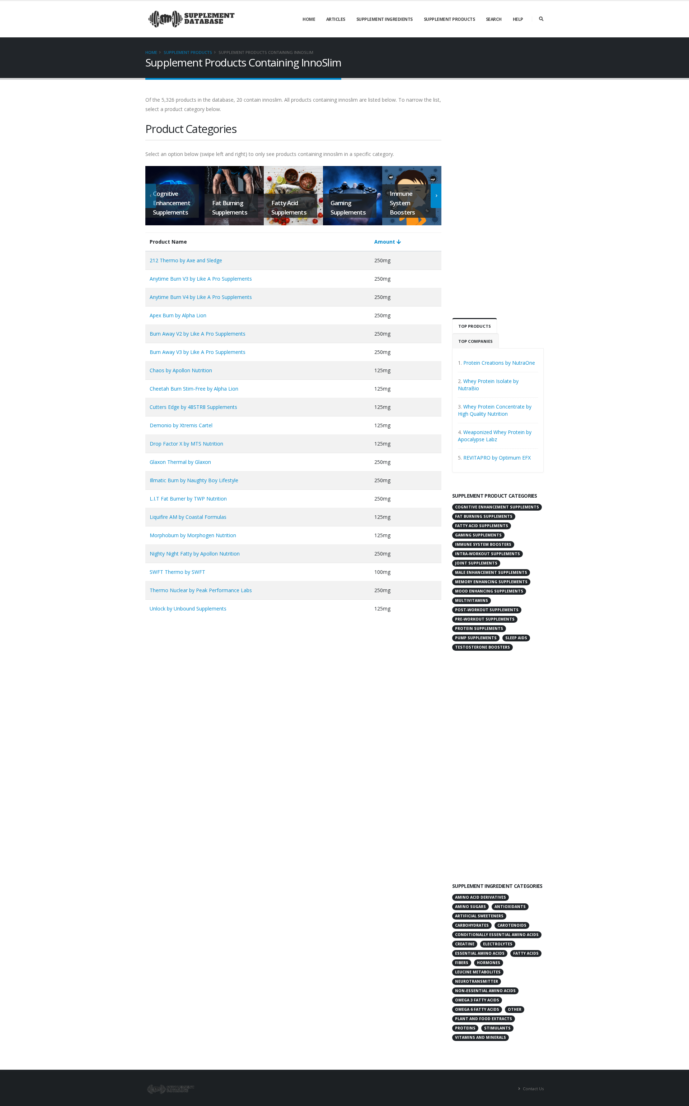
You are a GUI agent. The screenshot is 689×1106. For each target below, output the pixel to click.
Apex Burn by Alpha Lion (178, 315)
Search (494, 19)
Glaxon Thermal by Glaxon (180, 461)
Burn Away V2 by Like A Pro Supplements (197, 333)
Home (309, 19)
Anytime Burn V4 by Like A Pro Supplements (201, 297)
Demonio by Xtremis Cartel (181, 425)
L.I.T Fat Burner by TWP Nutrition (188, 498)
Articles (335, 19)
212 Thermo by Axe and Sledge (186, 260)
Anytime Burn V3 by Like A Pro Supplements (201, 278)
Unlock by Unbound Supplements (188, 608)
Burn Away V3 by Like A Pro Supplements (197, 352)
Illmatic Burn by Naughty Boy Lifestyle (194, 480)
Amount (385, 241)
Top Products (474, 326)
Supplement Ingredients (384, 19)
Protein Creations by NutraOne (499, 362)
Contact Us (533, 1088)
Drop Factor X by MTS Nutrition (186, 443)
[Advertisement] (498, 203)
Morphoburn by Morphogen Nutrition (193, 535)
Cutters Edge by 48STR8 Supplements (193, 407)
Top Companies (475, 341)
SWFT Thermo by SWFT (177, 571)
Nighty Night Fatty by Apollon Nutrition (195, 553)
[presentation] (150, 196)
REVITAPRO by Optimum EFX (497, 457)
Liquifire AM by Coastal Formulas (188, 516)
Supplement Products (449, 19)
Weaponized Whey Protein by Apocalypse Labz (494, 436)
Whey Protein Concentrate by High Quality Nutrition (494, 410)
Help (518, 19)
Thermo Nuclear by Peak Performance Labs (201, 590)
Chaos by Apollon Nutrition (181, 370)
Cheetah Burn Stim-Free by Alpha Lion (194, 388)
